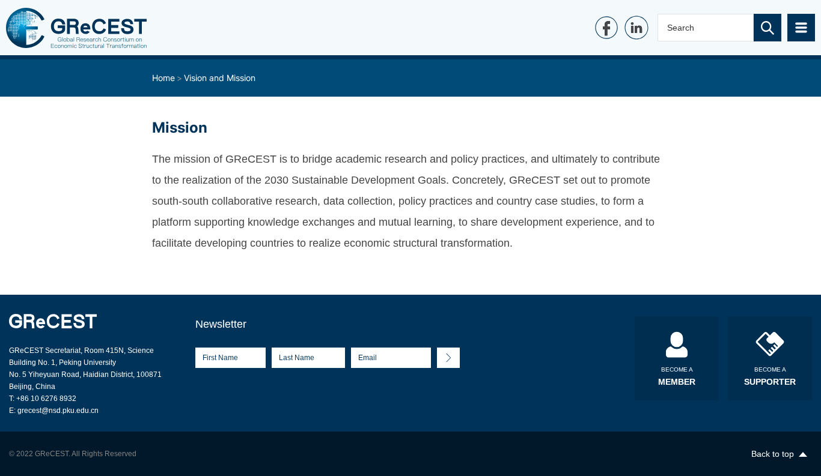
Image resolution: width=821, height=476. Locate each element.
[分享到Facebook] (606, 28)
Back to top (772, 454)
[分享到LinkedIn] (636, 28)
